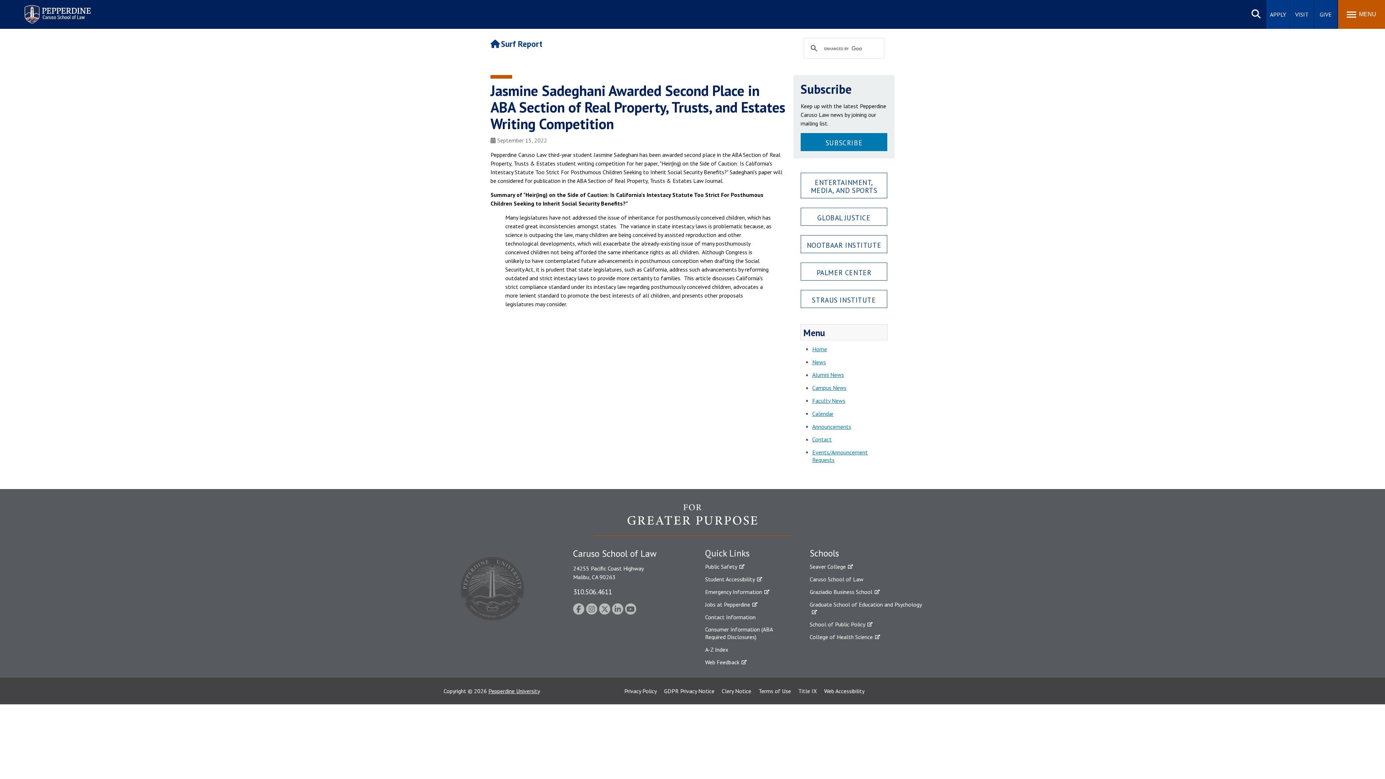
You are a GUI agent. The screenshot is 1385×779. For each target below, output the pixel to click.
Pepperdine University (514, 691)
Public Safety (721, 566)
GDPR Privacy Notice (689, 691)
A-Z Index (716, 649)
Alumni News (828, 374)
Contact (822, 439)
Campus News (829, 387)
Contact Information (730, 617)
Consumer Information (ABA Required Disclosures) (739, 633)
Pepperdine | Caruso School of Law (56, 10)
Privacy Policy (640, 691)
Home (819, 349)
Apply (1278, 14)
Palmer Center (844, 272)
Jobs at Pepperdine (727, 604)
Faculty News (828, 400)
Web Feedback (722, 662)
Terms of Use (775, 691)
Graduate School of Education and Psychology (866, 604)
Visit (1302, 14)
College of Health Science (841, 637)
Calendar (823, 413)
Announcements (831, 426)
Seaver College (828, 566)
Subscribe (844, 142)
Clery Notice (736, 691)
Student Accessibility (730, 579)
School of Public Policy (837, 624)
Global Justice (843, 217)
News (819, 362)
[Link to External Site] (692, 519)
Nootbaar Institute (844, 245)
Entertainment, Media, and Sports (844, 186)
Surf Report (521, 44)
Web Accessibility (844, 691)
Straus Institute (844, 299)
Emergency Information (733, 591)
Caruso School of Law (836, 579)
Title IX (807, 691)
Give (1326, 14)
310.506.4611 (592, 591)
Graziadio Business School (841, 591)
